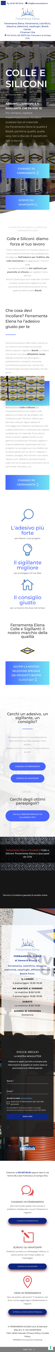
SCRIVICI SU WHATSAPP (27, 778)
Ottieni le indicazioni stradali (27, 1312)
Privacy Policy (26, 1098)
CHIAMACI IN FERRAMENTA (26, 171)
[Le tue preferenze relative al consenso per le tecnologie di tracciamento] (50, 1347)
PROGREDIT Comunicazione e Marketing (27, 1340)
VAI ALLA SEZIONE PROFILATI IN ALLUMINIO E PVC (27, 815)
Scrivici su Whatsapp (26, 202)
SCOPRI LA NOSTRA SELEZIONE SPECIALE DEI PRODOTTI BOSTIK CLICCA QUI (26, 673)
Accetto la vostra (20, 1098)
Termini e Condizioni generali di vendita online (25, 895)
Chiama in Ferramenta (27, 1221)
